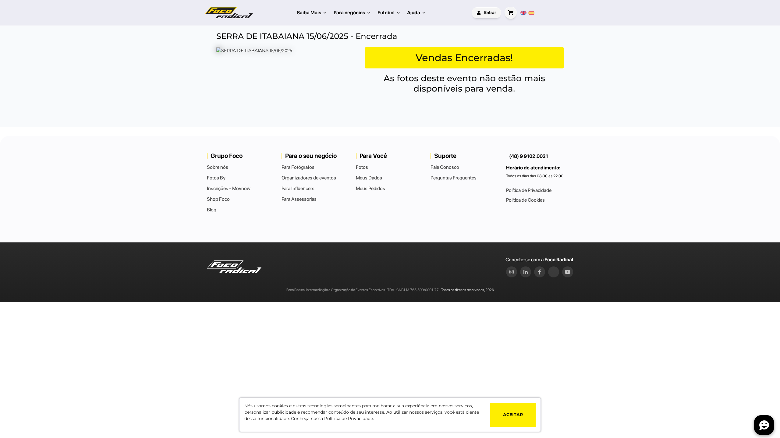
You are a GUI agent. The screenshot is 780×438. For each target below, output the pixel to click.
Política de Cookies (525, 200)
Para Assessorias (299, 199)
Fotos (362, 167)
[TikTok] (553, 271)
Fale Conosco (445, 167)
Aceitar (513, 414)
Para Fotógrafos (298, 167)
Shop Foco (218, 199)
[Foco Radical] (229, 12)
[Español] (531, 13)
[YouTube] (567, 271)
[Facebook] (539, 271)
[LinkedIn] (525, 271)
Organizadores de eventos (309, 178)
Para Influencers (298, 188)
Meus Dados (369, 178)
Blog (211, 210)
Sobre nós (217, 167)
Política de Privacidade (528, 190)
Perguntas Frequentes (454, 178)
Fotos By (216, 178)
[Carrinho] (511, 13)
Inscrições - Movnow (228, 188)
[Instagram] (511, 271)
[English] (523, 13)
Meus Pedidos (370, 188)
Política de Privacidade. (349, 418)
